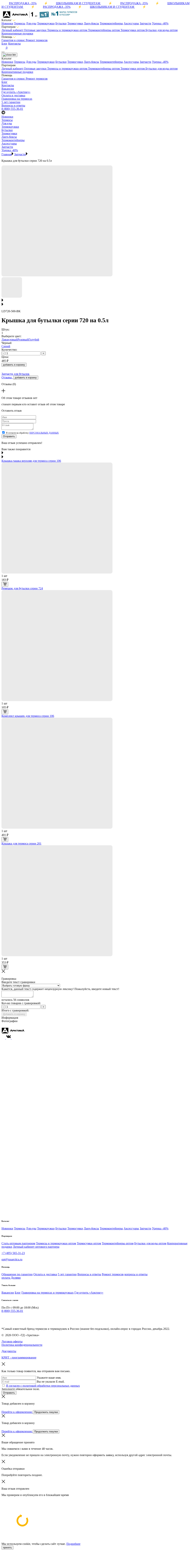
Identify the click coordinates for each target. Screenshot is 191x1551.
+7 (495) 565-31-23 (13, 1253)
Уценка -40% (160, 23)
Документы (8, 1351)
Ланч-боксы (91, 23)
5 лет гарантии (67, 1274)
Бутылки (61, 23)
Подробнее (73, 1543)
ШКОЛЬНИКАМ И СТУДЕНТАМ (78, 3)
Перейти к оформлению (17, 1412)
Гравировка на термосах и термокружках (47, 1292)
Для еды (31, 23)
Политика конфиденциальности (21, 1344)
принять (7, 1547)
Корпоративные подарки (17, 33)
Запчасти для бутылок (15, 373)
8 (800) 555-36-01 (12, 108)
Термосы (19, 23)
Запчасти (145, 23)
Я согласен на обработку (32, 433)
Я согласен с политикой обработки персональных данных (43, 1385)
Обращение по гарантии (17, 1274)
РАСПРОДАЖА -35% (23, 3)
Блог (4, 43)
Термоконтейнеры (111, 23)
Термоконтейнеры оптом (104, 30)
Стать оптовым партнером (18, 1243)
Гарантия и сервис (13, 40)
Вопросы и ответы (89, 1274)
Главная (6, 154)
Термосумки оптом (132, 30)
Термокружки (46, 23)
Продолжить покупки (46, 1412)
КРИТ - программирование (18, 1357)
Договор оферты (12, 1341)
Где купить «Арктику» (88, 1292)
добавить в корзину (14, 364)
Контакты (14, 43)
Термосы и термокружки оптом (67, 30)
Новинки (7, 23)
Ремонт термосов (37, 40)
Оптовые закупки (35, 30)
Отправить (9, 436)
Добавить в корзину (14, 1014)
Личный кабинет (12, 30)
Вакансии (7, 1292)
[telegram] (3, 1318)
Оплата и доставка (45, 1274)
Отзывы (7, 377)
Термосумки (75, 23)
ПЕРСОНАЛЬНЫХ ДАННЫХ (44, 433)
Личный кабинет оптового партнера (36, 1246)
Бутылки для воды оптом (161, 30)
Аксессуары (131, 23)
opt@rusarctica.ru (11, 1259)
